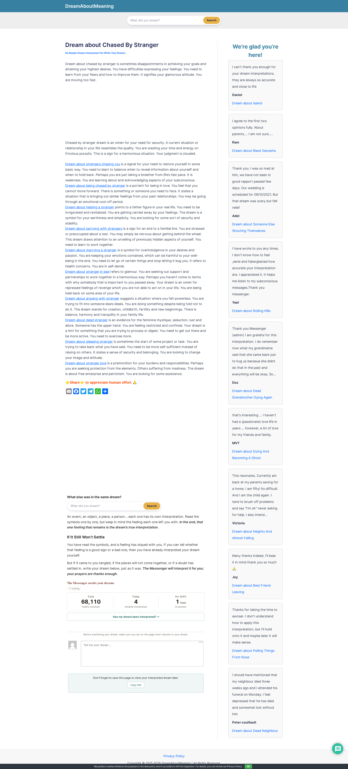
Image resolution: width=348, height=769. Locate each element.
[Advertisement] (135, 113)
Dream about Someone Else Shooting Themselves (253, 227)
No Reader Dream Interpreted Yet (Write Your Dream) (95, 52)
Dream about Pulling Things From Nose (253, 654)
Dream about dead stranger (86, 320)
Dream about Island (247, 103)
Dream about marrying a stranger (91, 250)
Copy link (135, 684)
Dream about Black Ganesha (254, 151)
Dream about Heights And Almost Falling (252, 535)
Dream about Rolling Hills (251, 311)
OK (248, 766)
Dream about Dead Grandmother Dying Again (252, 394)
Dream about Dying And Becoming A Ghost (250, 454)
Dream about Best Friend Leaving (251, 588)
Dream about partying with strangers (93, 228)
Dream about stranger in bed (87, 272)
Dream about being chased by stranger (95, 185)
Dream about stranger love (85, 363)
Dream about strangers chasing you (92, 164)
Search (211, 20)
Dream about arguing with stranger (92, 298)
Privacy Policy (174, 756)
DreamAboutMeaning (89, 6)
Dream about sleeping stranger (89, 341)
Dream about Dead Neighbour (255, 731)
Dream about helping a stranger (89, 207)
